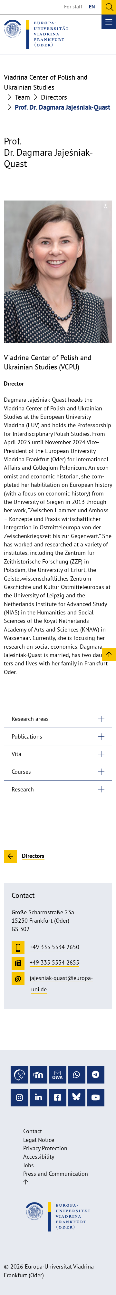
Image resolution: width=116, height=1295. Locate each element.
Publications (27, 736)
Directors (54, 97)
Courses (21, 771)
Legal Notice (38, 1139)
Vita (16, 754)
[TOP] (109, 654)
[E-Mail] (57, 1075)
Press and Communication (55, 1173)
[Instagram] (19, 1097)
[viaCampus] (19, 1075)
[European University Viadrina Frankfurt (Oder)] (36, 34)
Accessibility (38, 1156)
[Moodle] (38, 1075)
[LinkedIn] (38, 1097)
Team (22, 97)
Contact (32, 1131)
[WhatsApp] (76, 1075)
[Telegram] (95, 1075)
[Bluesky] (76, 1097)
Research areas (30, 718)
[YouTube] (95, 1097)
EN (92, 6)
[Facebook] (57, 1097)
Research (23, 789)
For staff (73, 6)
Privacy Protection (45, 1148)
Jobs (28, 1165)
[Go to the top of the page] (25, 1182)
